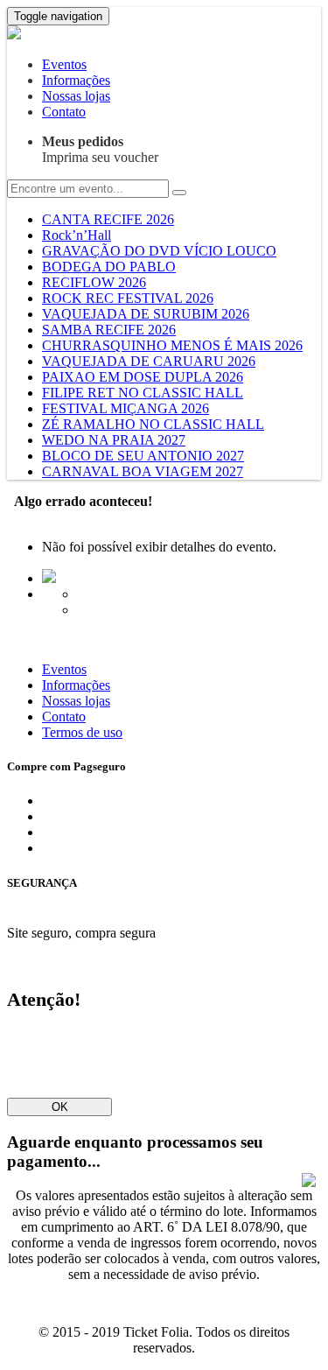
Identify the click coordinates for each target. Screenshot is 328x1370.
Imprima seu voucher (100, 149)
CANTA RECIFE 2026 (108, 219)
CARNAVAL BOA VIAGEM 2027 (142, 471)
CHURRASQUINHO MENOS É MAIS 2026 (172, 345)
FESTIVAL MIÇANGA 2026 (125, 408)
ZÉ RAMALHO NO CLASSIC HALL (153, 424)
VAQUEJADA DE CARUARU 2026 (148, 361)
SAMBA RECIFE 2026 (109, 329)
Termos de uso (82, 732)
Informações (76, 80)
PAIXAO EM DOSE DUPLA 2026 (142, 376)
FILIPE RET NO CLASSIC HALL (142, 392)
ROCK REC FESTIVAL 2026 (127, 298)
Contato (64, 111)
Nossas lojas (76, 95)
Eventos (64, 64)
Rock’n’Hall (76, 235)
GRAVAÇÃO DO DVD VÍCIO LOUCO (159, 250)
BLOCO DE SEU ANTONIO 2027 (143, 455)
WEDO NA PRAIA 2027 (113, 439)
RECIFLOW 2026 (94, 282)
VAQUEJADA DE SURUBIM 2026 (145, 313)
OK (60, 1107)
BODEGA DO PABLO (109, 266)
